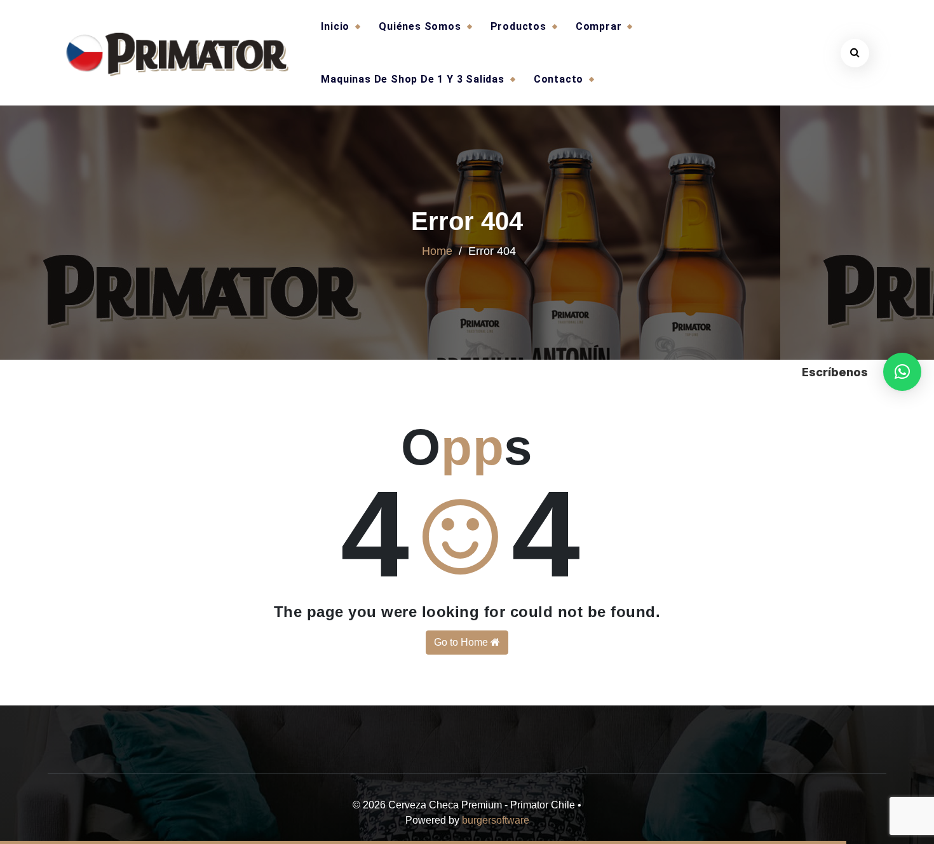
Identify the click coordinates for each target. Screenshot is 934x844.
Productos (518, 26)
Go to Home (462, 642)
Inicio (335, 26)
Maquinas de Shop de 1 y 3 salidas (412, 79)
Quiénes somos (420, 26)
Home (437, 251)
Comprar (599, 26)
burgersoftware (495, 820)
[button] (902, 372)
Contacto (558, 79)
